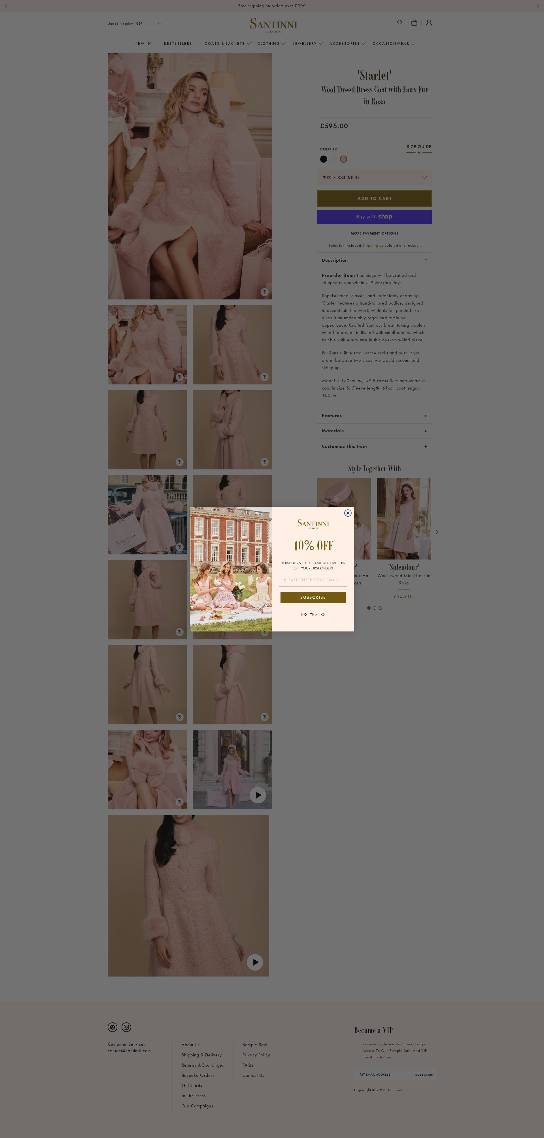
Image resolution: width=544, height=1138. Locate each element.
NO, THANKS (313, 614)
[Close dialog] (348, 513)
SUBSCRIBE (313, 597)
